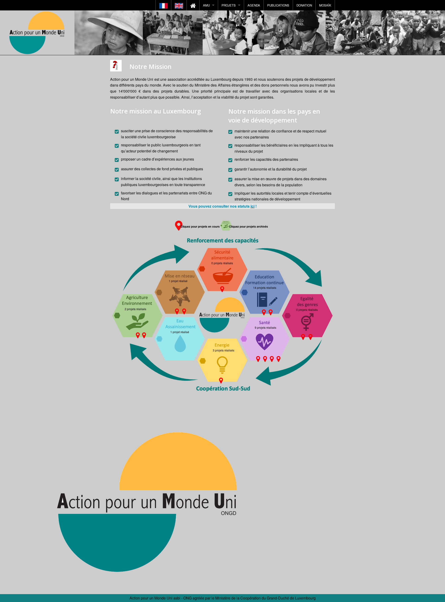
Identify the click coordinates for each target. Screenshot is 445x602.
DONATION (304, 5)
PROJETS (229, 5)
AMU (206, 5)
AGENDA (254, 5)
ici (252, 206)
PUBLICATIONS (278, 5)
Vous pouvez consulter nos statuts (219, 206)
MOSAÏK (325, 5)
